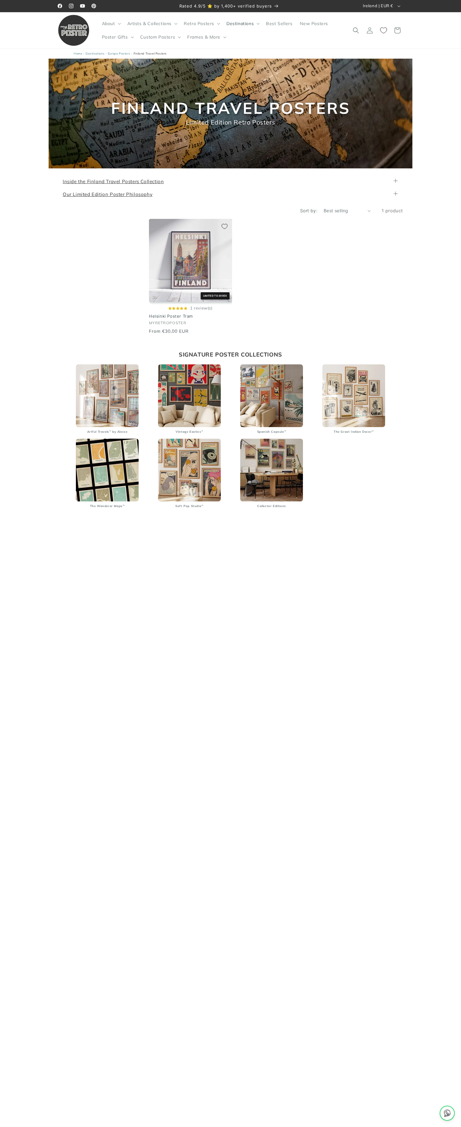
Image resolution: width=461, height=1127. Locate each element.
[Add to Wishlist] (224, 226)
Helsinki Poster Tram (171, 316)
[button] (111, 23)
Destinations (95, 53)
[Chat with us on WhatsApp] (447, 1113)
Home (78, 53)
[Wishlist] (383, 30)
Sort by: (308, 210)
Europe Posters (119, 53)
